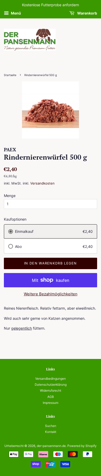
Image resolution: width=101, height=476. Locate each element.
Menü (15, 13)
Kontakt (50, 432)
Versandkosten (42, 183)
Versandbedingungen (50, 378)
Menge (10, 195)
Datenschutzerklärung (51, 384)
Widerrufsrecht (50, 390)
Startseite (10, 75)
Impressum (50, 403)
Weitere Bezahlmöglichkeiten (50, 293)
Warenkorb (86, 13)
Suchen (50, 426)
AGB (50, 397)
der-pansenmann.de (51, 446)
